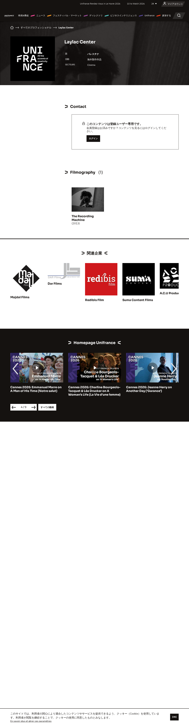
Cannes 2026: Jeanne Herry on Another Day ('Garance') (149, 389)
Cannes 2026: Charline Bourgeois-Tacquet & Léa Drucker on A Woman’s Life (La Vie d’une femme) (94, 391)
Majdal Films (19, 297)
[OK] (174, 717)
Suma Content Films (137, 300)
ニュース (40, 15)
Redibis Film (94, 300)
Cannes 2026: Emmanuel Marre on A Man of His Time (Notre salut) (36, 389)
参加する (166, 15)
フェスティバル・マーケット (67, 15)
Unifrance (149, 15)
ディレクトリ (96, 15)
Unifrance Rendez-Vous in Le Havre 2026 (100, 3)
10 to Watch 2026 (136, 3)
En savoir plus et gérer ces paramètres (31, 721)
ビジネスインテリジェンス (123, 15)
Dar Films (55, 284)
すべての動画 (47, 407)
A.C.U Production (173, 293)
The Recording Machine (83, 218)
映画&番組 (23, 15)
